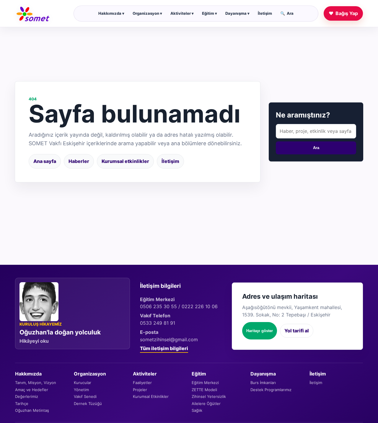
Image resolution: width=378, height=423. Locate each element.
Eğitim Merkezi (205, 382)
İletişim (265, 13)
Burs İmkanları (263, 382)
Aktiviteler (182, 13)
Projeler (140, 389)
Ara (287, 13)
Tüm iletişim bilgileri (164, 348)
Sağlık (197, 410)
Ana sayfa (44, 161)
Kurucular (82, 382)
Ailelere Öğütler (206, 403)
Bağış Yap (343, 13)
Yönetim (81, 389)
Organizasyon (147, 13)
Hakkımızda (111, 13)
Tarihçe (21, 403)
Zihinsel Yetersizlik (209, 396)
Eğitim (209, 13)
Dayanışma (237, 13)
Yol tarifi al (296, 331)
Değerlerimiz (26, 396)
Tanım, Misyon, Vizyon (35, 382)
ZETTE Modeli (204, 389)
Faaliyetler (142, 382)
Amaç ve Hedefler (31, 389)
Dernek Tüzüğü (88, 403)
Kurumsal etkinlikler (125, 161)
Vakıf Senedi (85, 396)
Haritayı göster (259, 331)
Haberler (79, 161)
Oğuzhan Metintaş (32, 410)
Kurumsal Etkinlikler (151, 396)
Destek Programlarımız (270, 389)
